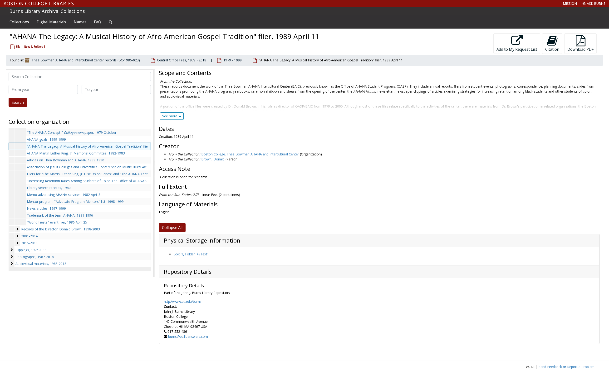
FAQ (97, 22)
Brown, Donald (213, 159)
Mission (570, 3)
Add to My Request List (516, 49)
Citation (552, 49)
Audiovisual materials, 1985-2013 (40, 263)
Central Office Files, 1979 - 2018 (181, 60)
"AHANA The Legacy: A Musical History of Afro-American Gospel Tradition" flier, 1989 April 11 (99, 146)
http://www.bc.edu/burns (182, 301)
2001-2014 (29, 236)
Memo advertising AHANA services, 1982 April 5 (63, 194)
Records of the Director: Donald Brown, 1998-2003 (60, 229)
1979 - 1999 (232, 60)
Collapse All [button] (172, 227)
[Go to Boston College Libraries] (39, 3)
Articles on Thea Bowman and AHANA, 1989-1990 (65, 160)
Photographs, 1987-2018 (34, 256)
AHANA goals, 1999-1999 (46, 139)
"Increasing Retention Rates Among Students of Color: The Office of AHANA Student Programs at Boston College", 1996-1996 (124, 181)
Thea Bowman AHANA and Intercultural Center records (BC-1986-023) (86, 60)
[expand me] (17, 236)
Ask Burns (595, 3)
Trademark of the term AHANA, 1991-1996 (60, 215)
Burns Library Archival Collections (47, 11)
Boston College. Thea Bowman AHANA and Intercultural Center (250, 154)
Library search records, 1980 (49, 187)
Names (80, 22)
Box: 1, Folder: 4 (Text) (190, 254)
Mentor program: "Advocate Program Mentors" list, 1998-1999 (75, 201)
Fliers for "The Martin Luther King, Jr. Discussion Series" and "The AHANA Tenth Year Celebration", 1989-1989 (111, 174)
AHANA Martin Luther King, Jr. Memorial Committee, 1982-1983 (76, 153)
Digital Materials (51, 22)
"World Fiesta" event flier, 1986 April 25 (57, 222)
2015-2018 (29, 243)
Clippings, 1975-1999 (31, 250)
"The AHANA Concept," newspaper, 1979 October (71, 132)
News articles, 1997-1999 (46, 208)
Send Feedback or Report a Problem (566, 366)
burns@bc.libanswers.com (188, 336)
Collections (19, 22)
